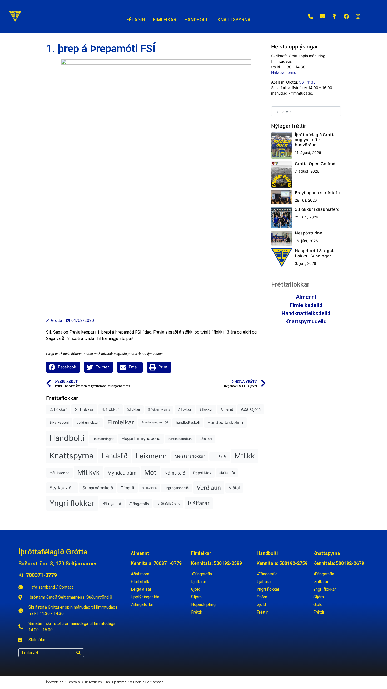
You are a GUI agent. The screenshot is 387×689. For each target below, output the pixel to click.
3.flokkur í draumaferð (317, 209)
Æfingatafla (139, 503)
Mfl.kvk (88, 472)
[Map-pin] (334, 16)
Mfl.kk (245, 455)
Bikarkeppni (59, 422)
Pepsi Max (202, 473)
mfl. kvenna (59, 473)
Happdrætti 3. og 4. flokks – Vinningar (314, 253)
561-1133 (307, 82)
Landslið (115, 456)
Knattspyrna (71, 455)
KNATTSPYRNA (234, 19)
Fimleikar (120, 422)
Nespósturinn (308, 233)
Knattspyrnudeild (306, 321)
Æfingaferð (112, 503)
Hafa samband (283, 72)
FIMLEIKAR (164, 19)
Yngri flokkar (72, 503)
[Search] (78, 653)
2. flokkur (58, 409)
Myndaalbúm (121, 473)
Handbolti (67, 438)
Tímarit (128, 487)
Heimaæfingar (103, 439)
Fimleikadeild (306, 305)
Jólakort (206, 439)
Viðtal (234, 487)
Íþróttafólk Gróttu (168, 503)
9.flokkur (206, 409)
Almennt (227, 409)
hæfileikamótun (180, 439)
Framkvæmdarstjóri (155, 422)
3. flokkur (84, 409)
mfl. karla (220, 456)
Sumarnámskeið (97, 487)
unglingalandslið (177, 488)
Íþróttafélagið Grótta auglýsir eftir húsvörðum (315, 139)
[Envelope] (322, 16)
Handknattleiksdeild (306, 313)
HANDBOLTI (197, 19)
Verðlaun (209, 487)
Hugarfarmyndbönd (141, 438)
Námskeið (174, 473)
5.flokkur (133, 409)
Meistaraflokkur (190, 456)
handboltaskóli (188, 422)
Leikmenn (151, 456)
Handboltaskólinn (225, 422)
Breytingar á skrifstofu (317, 192)
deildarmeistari (88, 422)
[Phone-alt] (310, 16)
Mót (150, 472)
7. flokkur (184, 409)
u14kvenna (149, 488)
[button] (63, 367)
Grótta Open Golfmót (316, 163)
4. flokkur (110, 409)
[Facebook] (346, 16)
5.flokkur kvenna (159, 409)
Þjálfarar (199, 503)
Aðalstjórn (251, 409)
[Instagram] (358, 16)
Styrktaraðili (62, 487)
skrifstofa (227, 473)
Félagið (135, 19)
